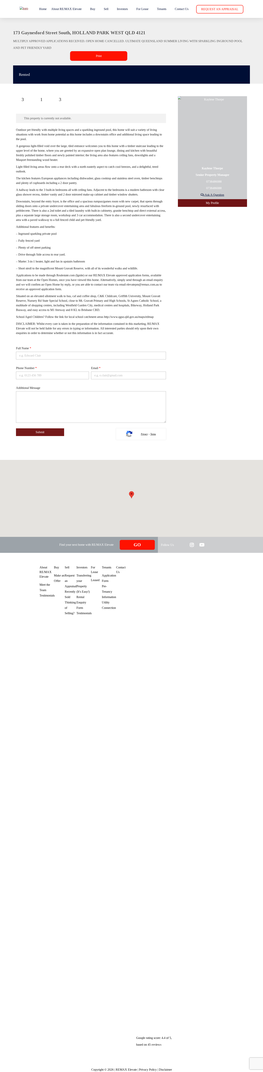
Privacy (144, 434)
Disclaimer (165, 1069)
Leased (95, 580)
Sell (106, 9)
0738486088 (213, 181)
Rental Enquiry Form (81, 602)
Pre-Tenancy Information (109, 592)
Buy (92, 9)
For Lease (142, 9)
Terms (153, 434)
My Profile (212, 203)
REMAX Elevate (126, 1069)
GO (137, 544)
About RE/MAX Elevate (66, 9)
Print (99, 56)
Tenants (161, 9)
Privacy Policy (148, 1069)
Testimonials (47, 595)
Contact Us (181, 9)
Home (43, 9)
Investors (122, 9)
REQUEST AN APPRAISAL (219, 9)
